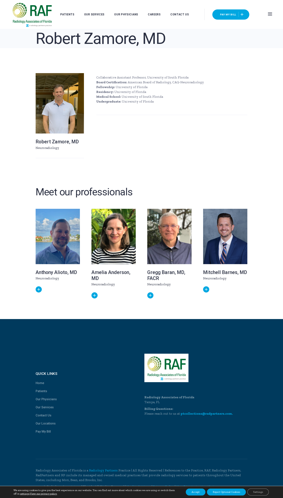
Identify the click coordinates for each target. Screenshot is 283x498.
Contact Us (43, 415)
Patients (41, 391)
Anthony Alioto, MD (56, 272)
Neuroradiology (47, 148)
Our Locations (46, 423)
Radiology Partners (103, 470)
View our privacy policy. (43, 493)
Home (40, 383)
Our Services (45, 407)
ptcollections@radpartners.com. (206, 413)
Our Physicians (46, 399)
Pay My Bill (43, 431)
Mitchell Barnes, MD (225, 272)
